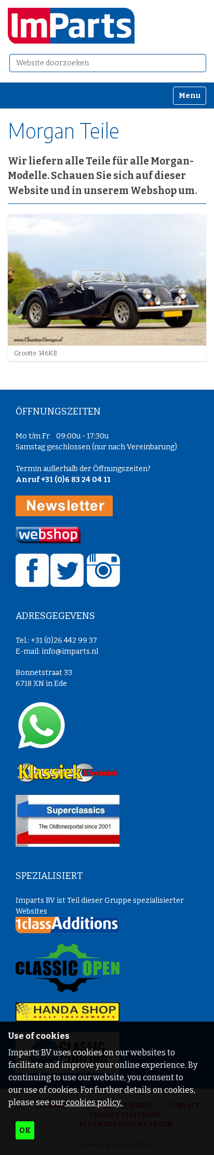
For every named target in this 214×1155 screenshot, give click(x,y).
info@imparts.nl (70, 651)
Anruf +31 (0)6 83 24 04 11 (63, 479)
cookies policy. (93, 1102)
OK (25, 1130)
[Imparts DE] (71, 26)
